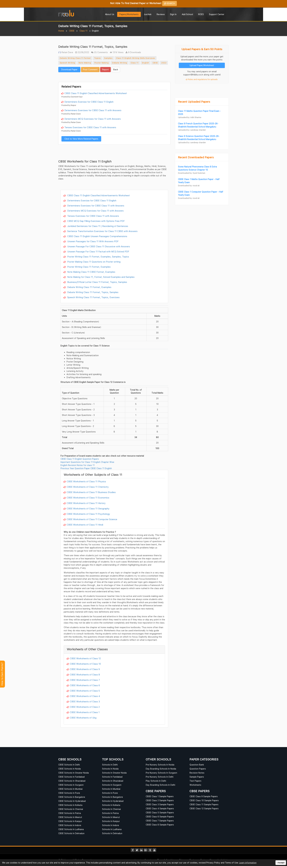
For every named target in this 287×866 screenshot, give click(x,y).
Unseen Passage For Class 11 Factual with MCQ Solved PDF (98, 251)
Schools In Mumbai (111, 789)
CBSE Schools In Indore (69, 825)
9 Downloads (134, 52)
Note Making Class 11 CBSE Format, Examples (91, 271)
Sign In (173, 14)
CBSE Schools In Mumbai (70, 789)
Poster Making (101, 62)
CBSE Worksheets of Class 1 (85, 712)
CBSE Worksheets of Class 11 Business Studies (91, 492)
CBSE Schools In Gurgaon (71, 785)
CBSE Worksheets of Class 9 (85, 669)
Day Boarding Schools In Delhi (160, 785)
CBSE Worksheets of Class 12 (85, 658)
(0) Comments (100, 52)
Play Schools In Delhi (156, 781)
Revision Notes (197, 772)
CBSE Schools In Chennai (70, 809)
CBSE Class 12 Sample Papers (204, 808)
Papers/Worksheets (129, 14)
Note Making (85, 62)
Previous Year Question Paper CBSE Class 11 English (86, 468)
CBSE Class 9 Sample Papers (204, 796)
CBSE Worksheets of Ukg (83, 717)
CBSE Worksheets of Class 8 (85, 674)
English (145, 62)
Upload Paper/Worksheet (202, 65)
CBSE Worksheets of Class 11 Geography (88, 508)
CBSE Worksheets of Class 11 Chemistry (88, 486)
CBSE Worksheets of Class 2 (85, 706)
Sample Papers (197, 776)
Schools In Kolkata (111, 805)
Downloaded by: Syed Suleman (191, 173)
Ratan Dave (67, 52)
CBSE (71, 30)
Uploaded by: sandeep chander (192, 130)
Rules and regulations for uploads (203, 79)
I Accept (280, 863)
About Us (109, 14)
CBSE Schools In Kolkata (70, 805)
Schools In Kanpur (111, 821)
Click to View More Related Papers (81, 138)
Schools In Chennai (111, 809)
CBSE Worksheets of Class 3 (85, 701)
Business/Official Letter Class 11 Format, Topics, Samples (97, 282)
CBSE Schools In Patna (69, 813)
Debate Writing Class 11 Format (75, 58)
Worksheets (195, 785)
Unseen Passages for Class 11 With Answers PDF (93, 241)
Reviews (161, 14)
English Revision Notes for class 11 (78, 465)
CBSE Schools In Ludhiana (71, 829)
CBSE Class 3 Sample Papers (160, 804)
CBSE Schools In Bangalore (71, 797)
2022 (163, 62)
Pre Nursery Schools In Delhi (159, 776)
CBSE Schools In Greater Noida (73, 772)
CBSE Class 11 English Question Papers (80, 459)
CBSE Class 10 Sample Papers (204, 800)
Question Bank (197, 764)
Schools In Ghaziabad (112, 781)
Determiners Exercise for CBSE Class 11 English (88, 101)
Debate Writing (119, 62)
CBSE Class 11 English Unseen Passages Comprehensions (97, 236)
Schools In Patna (110, 813)
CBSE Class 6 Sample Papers (160, 816)
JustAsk (147, 14)
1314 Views (117, 52)
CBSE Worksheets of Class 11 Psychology (88, 514)
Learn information (248, 862)
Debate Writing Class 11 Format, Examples (89, 287)
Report (105, 69)
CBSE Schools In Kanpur (70, 821)
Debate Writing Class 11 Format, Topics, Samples (92, 292)
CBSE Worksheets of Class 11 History (86, 503)
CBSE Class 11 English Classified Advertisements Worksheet (95, 93)
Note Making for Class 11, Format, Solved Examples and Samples (101, 277)
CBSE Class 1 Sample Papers (160, 796)
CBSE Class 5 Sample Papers (160, 812)
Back (115, 69)
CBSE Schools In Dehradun (71, 833)
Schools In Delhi (110, 764)
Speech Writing (67, 62)
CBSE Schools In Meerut (70, 817)
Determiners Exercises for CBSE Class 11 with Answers (92, 110)
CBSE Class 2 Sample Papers (160, 800)
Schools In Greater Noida (114, 772)
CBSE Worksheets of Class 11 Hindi (85, 524)
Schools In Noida (110, 768)
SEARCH (170, 3)
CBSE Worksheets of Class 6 (85, 685)
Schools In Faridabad (112, 776)
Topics (97, 58)
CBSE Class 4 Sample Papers (160, 808)
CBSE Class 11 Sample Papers (204, 804)
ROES (201, 14)
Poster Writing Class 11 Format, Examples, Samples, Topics (98, 256)
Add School (187, 14)
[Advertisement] (114, 76)
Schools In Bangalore (112, 797)
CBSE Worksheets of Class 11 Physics (86, 481)
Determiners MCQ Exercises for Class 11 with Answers (92, 118)
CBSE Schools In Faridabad (71, 776)
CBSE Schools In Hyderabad (72, 801)
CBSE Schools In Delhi (69, 764)
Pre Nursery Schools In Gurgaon (161, 772)
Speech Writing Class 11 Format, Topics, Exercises (93, 297)
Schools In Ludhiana (112, 829)
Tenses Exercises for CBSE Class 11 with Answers (90, 127)
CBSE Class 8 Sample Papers (160, 824)
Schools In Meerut (111, 817)
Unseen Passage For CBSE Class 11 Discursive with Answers (98, 246)
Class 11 (83, 30)
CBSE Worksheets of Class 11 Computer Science (92, 519)
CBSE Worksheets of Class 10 (85, 663)
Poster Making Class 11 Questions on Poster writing (93, 261)
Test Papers (195, 781)
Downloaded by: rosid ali (189, 185)
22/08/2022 (83, 52)
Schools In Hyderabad (112, 801)
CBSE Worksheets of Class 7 (85, 680)
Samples (108, 58)
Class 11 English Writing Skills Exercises (135, 58)
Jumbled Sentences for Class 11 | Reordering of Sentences (97, 226)
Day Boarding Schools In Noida (161, 768)
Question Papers (198, 768)
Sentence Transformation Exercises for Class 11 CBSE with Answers (102, 231)
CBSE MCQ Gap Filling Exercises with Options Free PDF (96, 221)
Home (61, 30)
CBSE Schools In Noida (69, 768)
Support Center (216, 14)
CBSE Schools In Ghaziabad (71, 781)
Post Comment (90, 69)
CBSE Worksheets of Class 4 (85, 696)
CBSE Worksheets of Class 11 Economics (88, 497)
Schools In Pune (110, 793)
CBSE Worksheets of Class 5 (85, 690)
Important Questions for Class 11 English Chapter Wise (87, 462)
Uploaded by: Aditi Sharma (189, 117)
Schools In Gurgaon (111, 785)
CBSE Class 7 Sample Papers (160, 820)
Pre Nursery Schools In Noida (160, 764)
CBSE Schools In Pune (69, 793)
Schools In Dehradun (112, 833)
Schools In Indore (110, 825)
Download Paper (69, 69)
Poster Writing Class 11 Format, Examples (89, 266)
